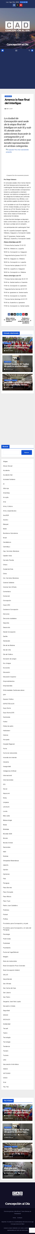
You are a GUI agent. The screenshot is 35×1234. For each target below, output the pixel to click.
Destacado (6, 641)
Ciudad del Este (8, 569)
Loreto (5, 811)
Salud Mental (7, 979)
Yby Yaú (6, 1087)
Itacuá (5, 789)
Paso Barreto (7, 887)
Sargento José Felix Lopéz (12, 1001)
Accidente (6, 470)
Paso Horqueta (8, 892)
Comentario (7, 591)
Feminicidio (6, 717)
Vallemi (5, 1069)
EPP (4, 695)
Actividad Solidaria (9, 479)
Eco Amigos (7, 663)
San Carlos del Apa (9, 988)
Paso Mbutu (7, 896)
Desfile (5, 636)
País (4, 878)
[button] (29, 50)
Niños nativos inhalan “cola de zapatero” (11, 320)
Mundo (5, 838)
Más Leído (6, 816)
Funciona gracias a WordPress (12, 1211)
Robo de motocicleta (10, 961)
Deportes (6, 623)
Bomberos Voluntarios (10, 533)
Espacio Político (8, 699)
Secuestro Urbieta (9, 1006)
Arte (4, 502)
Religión (5, 957)
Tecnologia (6, 1042)
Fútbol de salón (8, 726)
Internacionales (8, 780)
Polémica (6, 910)
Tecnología (6, 1037)
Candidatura (7, 542)
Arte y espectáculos (9, 511)
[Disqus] (17, 418)
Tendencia (6, 1046)
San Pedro (6, 997)
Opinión (5, 869)
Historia (5, 735)
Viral (4, 1082)
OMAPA (5, 865)
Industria (6, 762)
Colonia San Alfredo (9, 587)
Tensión (5, 1051)
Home (14, 1217)
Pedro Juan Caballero (10, 905)
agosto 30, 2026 (11, 1154)
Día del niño (7, 650)
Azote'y (5, 520)
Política (14, 380)
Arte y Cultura (7, 506)
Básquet (5, 524)
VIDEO (5, 1078)
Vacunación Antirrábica (11, 1064)
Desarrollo (6, 627)
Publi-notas (7, 939)
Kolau (5, 798)
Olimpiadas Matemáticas (11, 860)
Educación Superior (9, 677)
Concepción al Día (17, 44)
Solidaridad (6, 1024)
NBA (4, 852)
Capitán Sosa (7, 555)
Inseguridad (7, 766)
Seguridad (6, 1010)
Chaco (5, 564)
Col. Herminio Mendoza (11, 578)
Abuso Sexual (7, 466)
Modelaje (6, 829)
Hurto (5, 748)
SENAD (5, 1015)
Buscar (5, 446)
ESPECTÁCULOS (8, 704)
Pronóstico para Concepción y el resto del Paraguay (17, 929)
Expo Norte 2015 (8, 712)
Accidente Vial (7, 475)
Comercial (6, 596)
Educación (6, 672)
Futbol (5, 721)
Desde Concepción (9, 632)
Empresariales (7, 686)
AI (4, 484)
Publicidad (6, 943)
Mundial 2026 (7, 834)
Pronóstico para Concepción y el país (15, 923)
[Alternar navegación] (16, 50)
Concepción (8, 96)
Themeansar (17, 1213)
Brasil (5, 538)
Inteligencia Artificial (9, 771)
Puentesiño (6, 948)
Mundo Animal (8, 843)
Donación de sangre (9, 659)
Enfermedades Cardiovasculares (13, 690)
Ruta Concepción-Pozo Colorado (14, 966)
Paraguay (6, 883)
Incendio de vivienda (9, 757)
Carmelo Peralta (8, 560)
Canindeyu (6, 547)
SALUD (5, 974)
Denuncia (6, 614)
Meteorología (7, 820)
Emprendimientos (8, 681)
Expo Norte (7, 708)
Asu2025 (6, 515)
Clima (5, 573)
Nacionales (6, 847)
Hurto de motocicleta (10, 753)
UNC (4, 1060)
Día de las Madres (9, 645)
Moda (5, 825)
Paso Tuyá (6, 901)
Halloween (6, 730)
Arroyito (6, 497)
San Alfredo (7, 983)
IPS (4, 784)
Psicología (6, 934)
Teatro (5, 1033)
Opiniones (6, 874)
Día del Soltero (8, 654)
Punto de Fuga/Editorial (11, 952)
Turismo (5, 1055)
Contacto (19, 1217)
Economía (6, 668)
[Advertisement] (17, 70)
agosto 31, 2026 (11, 1115)
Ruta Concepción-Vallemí (11, 970)
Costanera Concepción (10, 609)
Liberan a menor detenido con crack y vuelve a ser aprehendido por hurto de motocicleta (17, 1229)
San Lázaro (7, 992)
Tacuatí (5, 1028)
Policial (5, 914)
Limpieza (6, 802)
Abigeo (5, 461)
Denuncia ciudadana (9, 618)
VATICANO (6, 1073)
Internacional (7, 775)
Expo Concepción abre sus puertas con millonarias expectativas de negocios (17, 347)
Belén (5, 529)
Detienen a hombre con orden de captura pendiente (23, 321)
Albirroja (6, 488)
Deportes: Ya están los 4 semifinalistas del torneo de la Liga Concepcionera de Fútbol (17, 1223)
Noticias (5, 856)
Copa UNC (6, 605)
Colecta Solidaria (8, 582)
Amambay (6, 493)
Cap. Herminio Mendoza (11, 551)
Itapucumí (6, 793)
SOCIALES (6, 1019)
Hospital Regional (9, 744)
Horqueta (6, 739)
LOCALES (6, 807)
